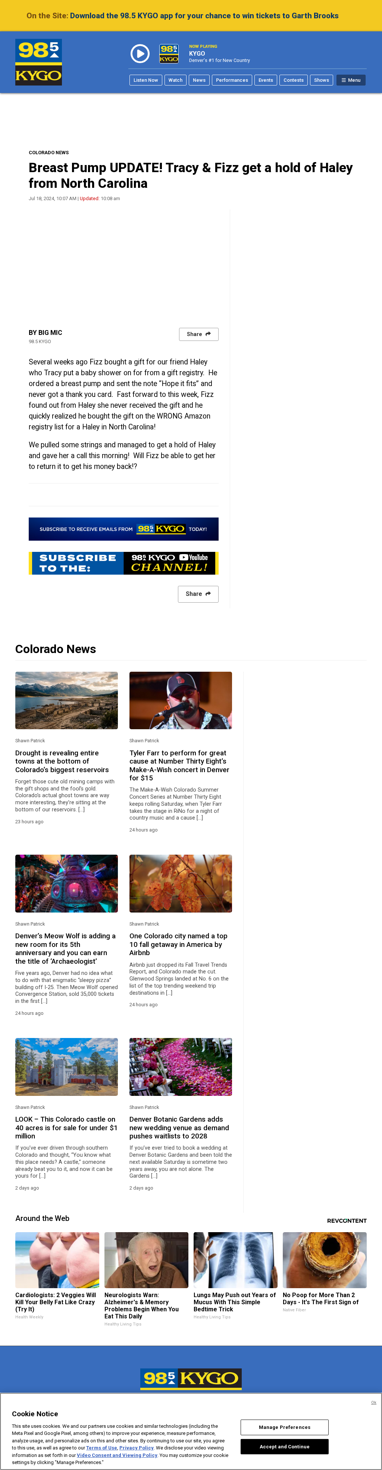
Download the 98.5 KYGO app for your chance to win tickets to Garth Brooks (204, 15)
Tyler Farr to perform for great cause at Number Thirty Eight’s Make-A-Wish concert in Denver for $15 (179, 765)
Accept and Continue (285, 1446)
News (199, 80)
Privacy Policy (136, 1448)
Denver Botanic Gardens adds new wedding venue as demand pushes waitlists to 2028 (179, 1127)
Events (266, 80)
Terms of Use (101, 1448)
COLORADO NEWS (49, 152)
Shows (321, 80)
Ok (373, 1402)
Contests (294, 80)
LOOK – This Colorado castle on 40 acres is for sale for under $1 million (66, 1127)
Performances (232, 80)
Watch (175, 80)
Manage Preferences (284, 1427)
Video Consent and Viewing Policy (117, 1455)
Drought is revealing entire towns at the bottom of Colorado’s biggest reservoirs (62, 761)
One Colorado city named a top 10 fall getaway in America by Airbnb (178, 944)
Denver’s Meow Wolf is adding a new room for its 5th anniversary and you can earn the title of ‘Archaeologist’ (65, 948)
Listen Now (146, 80)
